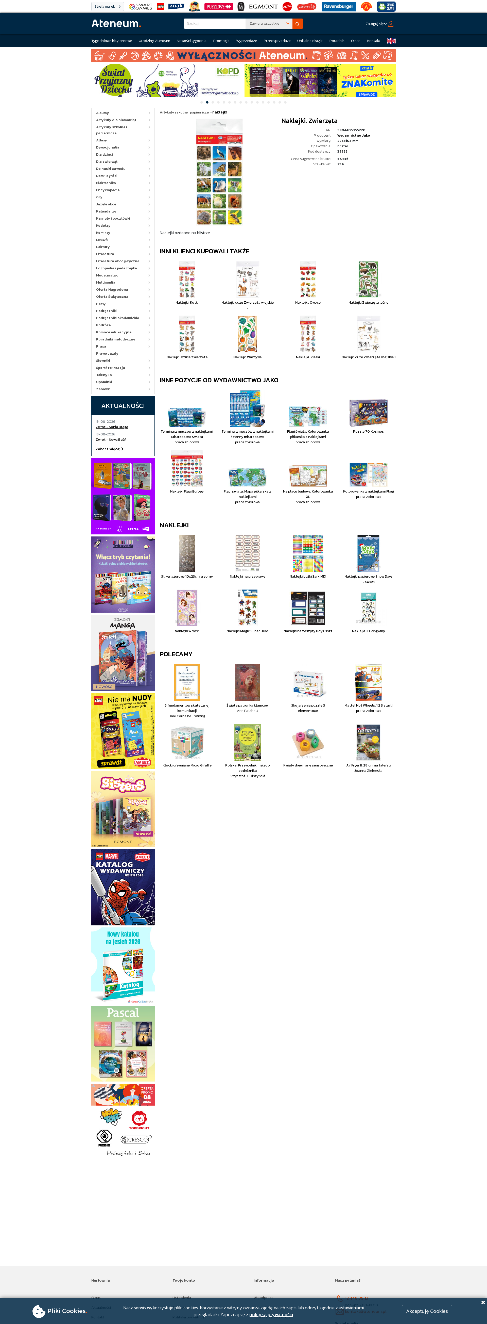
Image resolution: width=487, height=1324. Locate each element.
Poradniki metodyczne (115, 339)
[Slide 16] (285, 102)
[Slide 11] (257, 102)
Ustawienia (181, 1297)
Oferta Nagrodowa (112, 289)
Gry (99, 197)
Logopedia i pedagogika (116, 268)
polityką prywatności (271, 1314)
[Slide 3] (212, 102)
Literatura (105, 254)
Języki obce (106, 204)
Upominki (104, 382)
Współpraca (263, 1297)
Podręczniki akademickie (117, 318)
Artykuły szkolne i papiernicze (111, 130)
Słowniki (103, 360)
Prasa (101, 346)
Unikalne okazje (310, 40)
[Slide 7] (235, 102)
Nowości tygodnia (191, 40)
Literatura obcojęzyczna (118, 261)
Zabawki (103, 389)
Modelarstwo (107, 275)
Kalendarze (106, 211)
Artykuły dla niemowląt (116, 120)
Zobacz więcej (108, 449)
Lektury (103, 247)
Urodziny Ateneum (154, 40)
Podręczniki (106, 311)
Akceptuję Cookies (427, 1311)
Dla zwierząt (106, 161)
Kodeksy (103, 225)
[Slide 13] (268, 102)
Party (101, 303)
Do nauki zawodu (111, 168)
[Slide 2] (207, 102)
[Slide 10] (251, 102)
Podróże (103, 325)
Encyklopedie (107, 190)
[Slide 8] (240, 102)
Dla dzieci (104, 154)
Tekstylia (104, 375)
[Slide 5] (223, 102)
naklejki (174, 525)
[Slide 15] (279, 102)
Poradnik (336, 40)
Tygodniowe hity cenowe (111, 40)
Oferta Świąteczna (112, 296)
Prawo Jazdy (107, 353)
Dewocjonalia (107, 147)
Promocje (221, 40)
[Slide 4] (218, 102)
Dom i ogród (106, 175)
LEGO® (102, 239)
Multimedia (105, 282)
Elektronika (106, 183)
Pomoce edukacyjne (113, 332)
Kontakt (373, 40)
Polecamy (176, 654)
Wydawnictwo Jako (353, 135)
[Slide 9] (246, 102)
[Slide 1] (201, 102)
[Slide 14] (274, 102)
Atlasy (101, 140)
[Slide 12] (263, 102)
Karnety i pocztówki (113, 218)
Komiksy (103, 232)
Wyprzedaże (246, 40)
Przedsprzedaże (277, 40)
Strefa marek (105, 6)
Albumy (102, 113)
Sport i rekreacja (110, 367)
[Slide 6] (229, 102)
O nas (355, 40)
